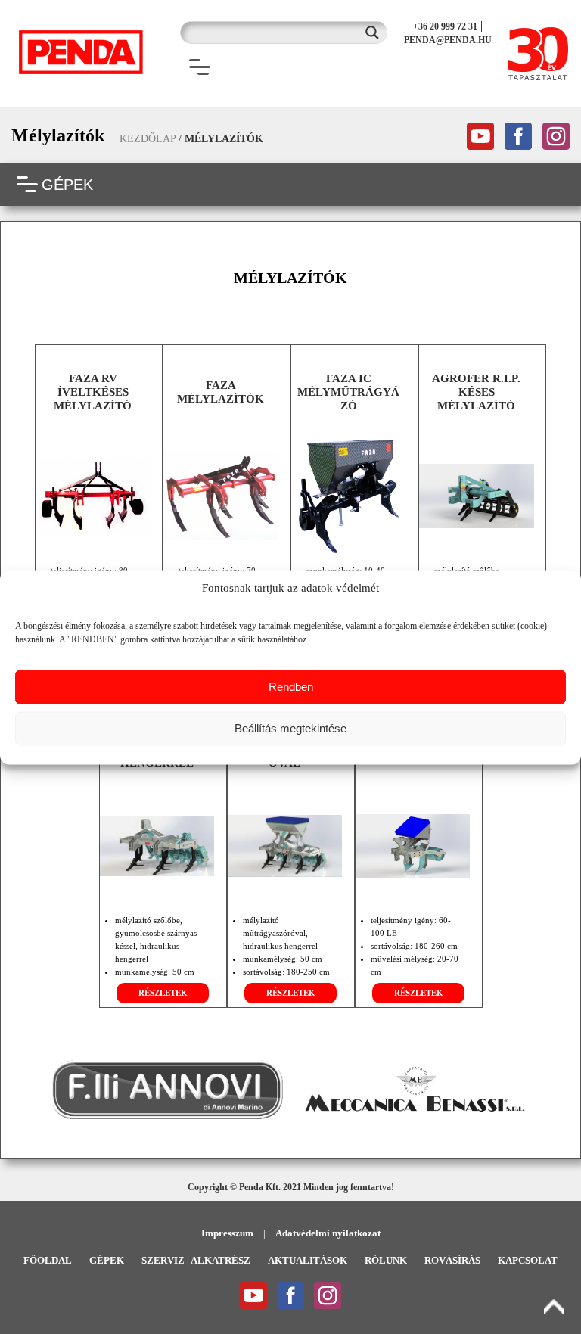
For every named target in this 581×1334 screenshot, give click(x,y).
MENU (236, 67)
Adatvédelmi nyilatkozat (328, 1233)
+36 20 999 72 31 (445, 26)
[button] (31, 1089)
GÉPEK (67, 184)
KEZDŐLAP (148, 139)
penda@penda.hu (448, 40)
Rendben (291, 686)
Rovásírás (452, 1260)
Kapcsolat (528, 1260)
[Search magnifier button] (376, 32)
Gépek (106, 1260)
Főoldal (47, 1260)
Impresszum (227, 1233)
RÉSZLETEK (163, 992)
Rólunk (386, 1260)
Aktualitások (307, 1260)
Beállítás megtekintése (290, 728)
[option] (166, 1089)
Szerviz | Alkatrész (195, 1260)
